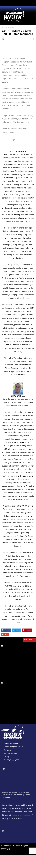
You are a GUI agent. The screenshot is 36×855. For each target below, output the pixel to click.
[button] (33, 2)
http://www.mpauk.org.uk (21, 815)
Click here (6, 797)
